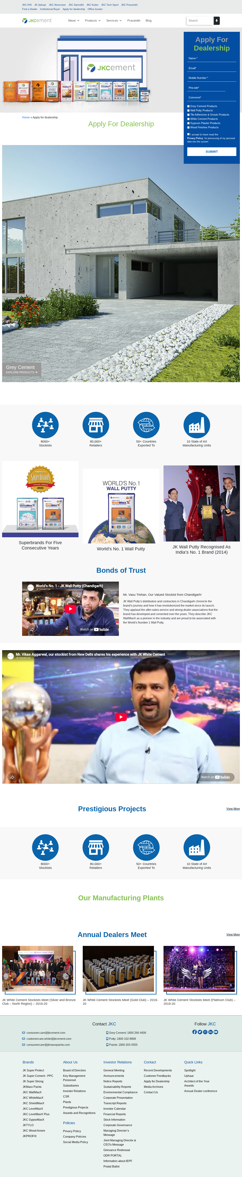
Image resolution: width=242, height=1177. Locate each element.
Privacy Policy (72, 1131)
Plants (67, 1102)
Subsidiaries (71, 1085)
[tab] (40, 1062)
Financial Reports (114, 1114)
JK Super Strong (33, 1081)
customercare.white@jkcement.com (48, 1038)
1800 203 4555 (128, 1044)
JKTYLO (28, 1125)
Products (91, 20)
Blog (148, 20)
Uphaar (189, 1075)
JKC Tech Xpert (110, 4)
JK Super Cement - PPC (38, 1075)
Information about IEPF (117, 1161)
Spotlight (189, 1070)
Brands (28, 1062)
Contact (150, 1062)
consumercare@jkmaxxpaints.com (48, 1044)
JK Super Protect (33, 1070)
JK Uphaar (40, 4)
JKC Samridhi (76, 4)
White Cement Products (204, 118)
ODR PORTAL (112, 1155)
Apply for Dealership (157, 1081)
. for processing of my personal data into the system (211, 140)
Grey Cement (20, 369)
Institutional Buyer (50, 9)
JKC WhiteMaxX (33, 1097)
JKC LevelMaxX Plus (36, 1114)
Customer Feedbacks (157, 1075)
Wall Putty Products (201, 110)
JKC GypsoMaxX (33, 1119)
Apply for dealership (74, 9)
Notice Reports (112, 1081)
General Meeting (113, 1070)
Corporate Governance (117, 1125)
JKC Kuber (92, 4)
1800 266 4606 (136, 1032)
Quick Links (193, 1062)
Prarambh (133, 20)
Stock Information (114, 1119)
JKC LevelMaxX (33, 1108)
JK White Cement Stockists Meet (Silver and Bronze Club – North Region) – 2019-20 (39, 1002)
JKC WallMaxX (32, 1092)
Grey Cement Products (203, 106)
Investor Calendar (114, 1108)
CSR (66, 1096)
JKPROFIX (30, 1136)
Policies (69, 1123)
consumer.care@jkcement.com (45, 1032)
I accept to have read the (204, 134)
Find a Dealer (29, 9)
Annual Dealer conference (200, 1091)
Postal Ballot (111, 1166)
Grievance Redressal (116, 1150)
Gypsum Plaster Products (205, 123)
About (72, 20)
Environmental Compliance (120, 1092)
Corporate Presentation (118, 1097)
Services (112, 20)
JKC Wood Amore (34, 1130)
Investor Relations (74, 1091)
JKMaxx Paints (32, 1086)
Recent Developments (158, 1070)
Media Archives (153, 1086)
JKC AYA (27, 4)
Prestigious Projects (75, 1107)
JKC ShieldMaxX (33, 1103)
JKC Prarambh (129, 4)
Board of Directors (74, 1070)
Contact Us (151, 1092)
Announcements (113, 1075)
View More (233, 808)
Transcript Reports (114, 1103)
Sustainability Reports (117, 1086)
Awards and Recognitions (79, 1112)
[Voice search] (216, 20)
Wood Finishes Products (204, 127)
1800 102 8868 (126, 1038)
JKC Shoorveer (57, 4)
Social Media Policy (75, 1142)
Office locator (95, 9)
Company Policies (74, 1136)
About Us (70, 1062)
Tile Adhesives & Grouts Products (209, 114)
